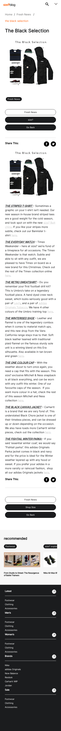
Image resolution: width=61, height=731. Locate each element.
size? (30, 120)
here (14, 235)
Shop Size (31, 507)
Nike (7, 665)
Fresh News (24, 14)
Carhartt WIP (11, 681)
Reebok (9, 677)
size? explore (52, 546)
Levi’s (17, 303)
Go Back (30, 127)
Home (8, 14)
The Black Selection (16, 20)
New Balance (11, 673)
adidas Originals (13, 669)
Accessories (11, 608)
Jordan (8, 685)
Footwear (10, 546)
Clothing (9, 604)
